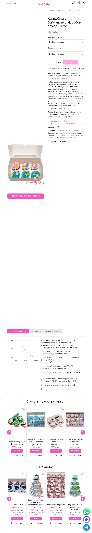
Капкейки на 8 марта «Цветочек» (75, 441)
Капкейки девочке (55, 133)
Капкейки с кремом (74, 135)
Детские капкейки (65, 131)
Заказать (16, 451)
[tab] (18, 331)
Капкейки (69, 10)
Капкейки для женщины (72, 133)
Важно (57, 331)
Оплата (47, 331)
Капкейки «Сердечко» (56, 505)
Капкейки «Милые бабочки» (55, 441)
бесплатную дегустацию (69, 122)
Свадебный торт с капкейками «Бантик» (75, 507)
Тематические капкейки (66, 138)
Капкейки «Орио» (16, 505)
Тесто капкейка (54, 48)
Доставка (36, 331)
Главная (51, 10)
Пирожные (60, 10)
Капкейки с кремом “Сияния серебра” (36, 441)
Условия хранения (18, 331)
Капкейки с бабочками (57, 135)
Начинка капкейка (56, 37)
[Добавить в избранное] (23, 409)
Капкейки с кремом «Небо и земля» (17, 443)
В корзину (70, 62)
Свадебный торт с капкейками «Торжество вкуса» (36, 502)
